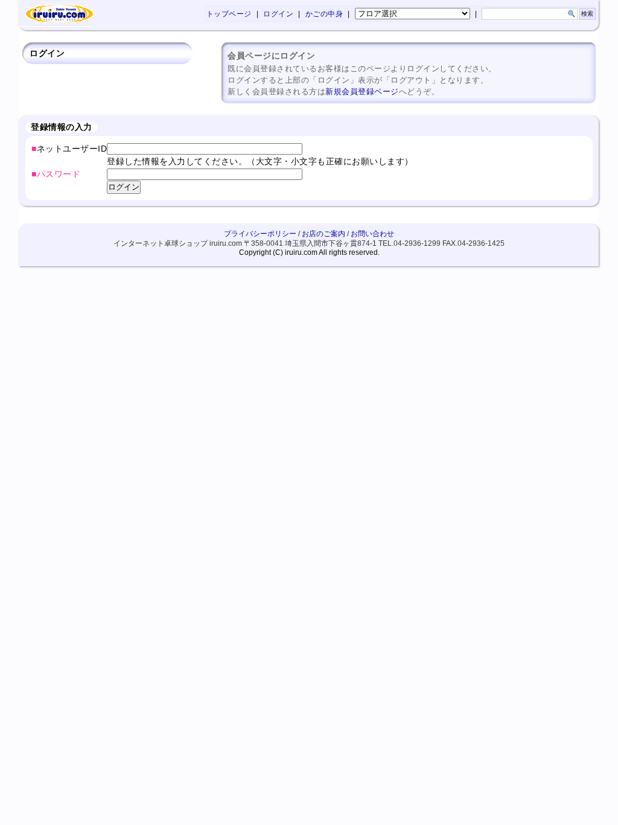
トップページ (229, 14)
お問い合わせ (372, 234)
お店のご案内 (323, 234)
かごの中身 (324, 14)
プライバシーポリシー (260, 234)
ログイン (278, 14)
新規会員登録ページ (362, 91)
